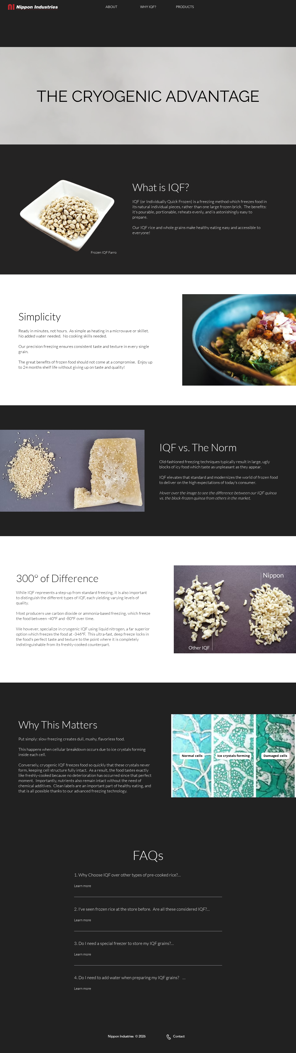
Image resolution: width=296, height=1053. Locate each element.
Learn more (82, 886)
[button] (111, 7)
